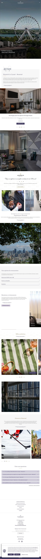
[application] (20, 550)
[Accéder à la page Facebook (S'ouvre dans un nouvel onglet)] (19, 541)
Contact (20, 507)
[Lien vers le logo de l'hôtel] (21, 516)
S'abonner (20, 533)
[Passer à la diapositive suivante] (24, 127)
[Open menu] (2, 2)
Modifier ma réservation (20, 501)
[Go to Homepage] (20, 2)
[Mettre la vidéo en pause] (21, 55)
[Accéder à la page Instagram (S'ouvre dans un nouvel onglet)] (21, 541)
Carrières (20, 510)
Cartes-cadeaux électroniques (20, 504)
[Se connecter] (39, 2)
